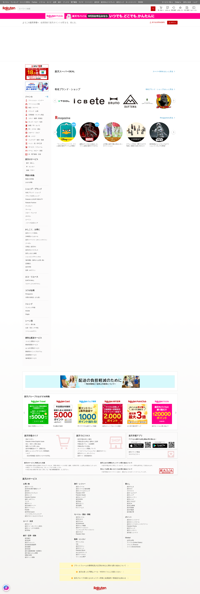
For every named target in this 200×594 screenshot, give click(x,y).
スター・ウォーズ (31, 178)
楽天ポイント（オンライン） (87, 418)
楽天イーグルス (81, 519)
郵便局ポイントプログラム (33, 316)
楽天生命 (27, 514)
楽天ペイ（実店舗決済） (85, 421)
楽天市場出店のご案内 (84, 404)
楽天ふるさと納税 (31, 218)
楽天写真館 (130, 473)
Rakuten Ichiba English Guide (35, 406)
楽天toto (78, 466)
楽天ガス (130, 454)
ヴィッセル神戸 (81, 522)
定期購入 (28, 228)
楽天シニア (130, 460)
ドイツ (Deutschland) (133, 512)
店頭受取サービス (31, 320)
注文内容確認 (31, 421)
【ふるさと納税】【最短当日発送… (61, 191)
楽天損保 (27, 512)
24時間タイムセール (31, 201)
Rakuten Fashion (30, 168)
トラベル (42, 2)
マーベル (28, 174)
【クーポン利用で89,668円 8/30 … (152, 191)
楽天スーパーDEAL (31, 198)
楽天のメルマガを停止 (43, 421)
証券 (54, 2)
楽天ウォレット (30, 507)
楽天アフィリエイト (82, 493)
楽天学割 (28, 232)
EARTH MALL (29, 245)
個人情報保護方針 (130, 572)
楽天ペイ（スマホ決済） (32, 493)
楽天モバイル (80, 482)
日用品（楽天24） (31, 212)
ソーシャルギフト (31, 296)
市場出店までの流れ (84, 411)
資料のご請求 (94, 406)
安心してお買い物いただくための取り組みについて (116, 434)
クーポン (28, 208)
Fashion (34, 2)
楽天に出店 (187, 2)
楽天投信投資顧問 (30, 510)
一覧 (46, 62)
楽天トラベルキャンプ (83, 456)
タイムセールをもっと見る (163, 205)
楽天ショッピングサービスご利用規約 (37, 416)
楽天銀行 (27, 503)
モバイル (6, 2)
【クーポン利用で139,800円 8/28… (165, 191)
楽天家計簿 (130, 477)
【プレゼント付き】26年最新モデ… (100, 191)
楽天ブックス (29, 452)
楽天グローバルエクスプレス (34, 481)
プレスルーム (112, 572)
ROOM (140, 2)
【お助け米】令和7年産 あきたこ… (126, 191)
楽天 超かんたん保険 (31, 518)
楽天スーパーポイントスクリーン (137, 489)
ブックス (66, 2)
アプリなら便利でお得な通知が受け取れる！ (142, 404)
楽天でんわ (79, 486)
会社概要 (67, 572)
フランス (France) (132, 510)
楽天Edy (27, 495)
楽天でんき (130, 452)
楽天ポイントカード (133, 485)
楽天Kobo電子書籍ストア (33, 454)
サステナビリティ (134, 419)
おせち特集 (28, 147)
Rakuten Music (80, 515)
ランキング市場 (30, 272)
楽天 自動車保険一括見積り (33, 516)
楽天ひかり (79, 484)
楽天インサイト (132, 495)
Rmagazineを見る (166, 271)
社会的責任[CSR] (100, 572)
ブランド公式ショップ (32, 161)
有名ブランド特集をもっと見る (161, 241)
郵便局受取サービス (31, 310)
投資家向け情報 (76, 572)
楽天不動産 (130, 475)
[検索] (153, 8)
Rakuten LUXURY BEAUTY (34, 164)
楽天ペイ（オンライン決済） (34, 491)
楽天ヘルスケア (132, 458)
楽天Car (129, 468)
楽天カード (28, 489)
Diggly (27, 279)
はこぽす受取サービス (32, 313)
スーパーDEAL (25, 2)
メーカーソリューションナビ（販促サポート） (92, 416)
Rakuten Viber (80, 499)
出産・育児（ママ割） (32, 293)
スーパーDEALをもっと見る (163, 60)
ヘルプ (195, 2)
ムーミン (28, 184)
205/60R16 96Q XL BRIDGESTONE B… (88, 191)
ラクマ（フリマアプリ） (33, 249)
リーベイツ (89, 2)
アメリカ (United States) (134, 507)
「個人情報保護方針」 (54, 434)
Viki (77, 509)
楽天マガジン (80, 511)
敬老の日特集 (29, 144)
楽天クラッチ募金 (134, 417)
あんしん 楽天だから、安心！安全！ (166, 436)
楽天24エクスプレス (108, 2)
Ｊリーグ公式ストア (31, 188)
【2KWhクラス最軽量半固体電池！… (75, 191)
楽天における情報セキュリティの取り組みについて (116, 428)
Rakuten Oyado (81, 460)
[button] (167, 8)
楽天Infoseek (80, 488)
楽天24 (96, 2)
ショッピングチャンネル (33, 222)
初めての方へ (30, 404)
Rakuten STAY (80, 458)
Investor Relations (87, 572)
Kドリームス (80, 473)
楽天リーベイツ (30, 473)
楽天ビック (120, 2)
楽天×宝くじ (80, 468)
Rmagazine (29, 259)
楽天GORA (79, 464)
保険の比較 (28, 520)
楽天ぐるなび (131, 466)
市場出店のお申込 (83, 406)
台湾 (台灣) (130, 505)
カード (49, 2)
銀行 (59, 2)
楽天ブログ (79, 497)
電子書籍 (74, 2)
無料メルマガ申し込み (32, 411)
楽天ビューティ (132, 462)
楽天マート (28, 468)
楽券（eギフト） (30, 235)
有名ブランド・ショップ (33, 158)
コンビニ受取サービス (32, 306)
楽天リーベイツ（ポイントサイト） (36, 205)
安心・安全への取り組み (33, 409)
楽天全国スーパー (30, 470)
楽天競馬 (78, 470)
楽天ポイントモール (133, 487)
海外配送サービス (31, 323)
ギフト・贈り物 (30, 289)
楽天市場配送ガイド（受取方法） (36, 414)
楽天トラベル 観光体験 (83, 454)
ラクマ (81, 2)
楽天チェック (131, 493)
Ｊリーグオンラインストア (33, 479)
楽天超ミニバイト (132, 497)
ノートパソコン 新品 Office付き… (113, 191)
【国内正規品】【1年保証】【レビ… (139, 191)
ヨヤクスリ (130, 456)
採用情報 (120, 572)
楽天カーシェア (81, 462)
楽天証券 (27, 505)
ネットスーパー (131, 2)
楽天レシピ (130, 464)
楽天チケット (80, 513)
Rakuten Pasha (132, 491)
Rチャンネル (80, 507)
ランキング (14, 2)
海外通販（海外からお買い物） (35, 225)
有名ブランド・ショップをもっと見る (159, 141)
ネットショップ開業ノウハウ (87, 414)
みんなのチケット (81, 517)
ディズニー (28, 171)
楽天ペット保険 (30, 522)
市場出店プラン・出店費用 (86, 409)
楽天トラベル (80, 452)
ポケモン (28, 181)
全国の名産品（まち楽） (33, 262)
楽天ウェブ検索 (81, 491)
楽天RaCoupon (30, 477)
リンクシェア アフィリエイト (85, 495)
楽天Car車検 (131, 470)
